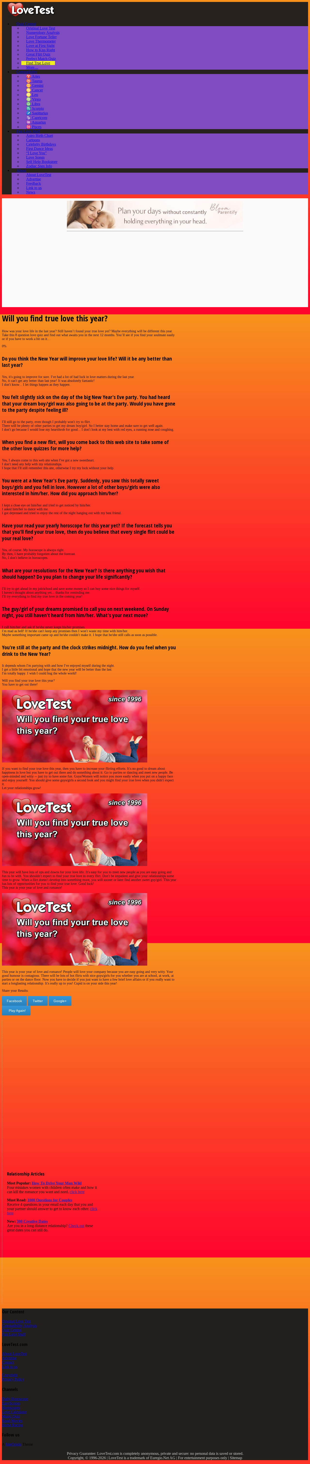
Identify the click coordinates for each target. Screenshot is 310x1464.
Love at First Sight (40, 46)
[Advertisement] (149, 270)
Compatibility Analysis (19, 1326)
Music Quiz (11, 1416)
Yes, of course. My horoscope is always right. (33, 550)
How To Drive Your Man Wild (57, 1183)
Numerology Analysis (43, 32)
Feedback (33, 183)
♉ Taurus (34, 81)
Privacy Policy (13, 1379)
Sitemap (236, 1458)
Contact (8, 1362)
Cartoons (33, 140)
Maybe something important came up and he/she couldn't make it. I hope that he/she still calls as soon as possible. (80, 635)
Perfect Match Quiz (41, 59)
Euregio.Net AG (162, 1458)
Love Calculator (14, 1412)
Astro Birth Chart (39, 135)
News (30, 192)
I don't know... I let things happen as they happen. (36, 384)
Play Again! (16, 1011)
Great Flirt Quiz (38, 54)
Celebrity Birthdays (41, 144)
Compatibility (26, 72)
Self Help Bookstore (41, 162)
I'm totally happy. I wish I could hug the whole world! (39, 673)
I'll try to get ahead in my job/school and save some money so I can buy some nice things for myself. (71, 589)
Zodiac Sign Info (39, 166)
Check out (76, 1226)
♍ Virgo (33, 99)
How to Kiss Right (40, 50)
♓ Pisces (33, 127)
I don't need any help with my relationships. (32, 464)
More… (32, 67)
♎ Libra (33, 104)
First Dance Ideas (39, 149)
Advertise (33, 179)
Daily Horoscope (15, 1399)
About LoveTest (38, 175)
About (21, 170)
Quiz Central (26, 24)
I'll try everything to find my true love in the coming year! (42, 596)
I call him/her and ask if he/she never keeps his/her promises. (43, 627)
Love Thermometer (41, 41)
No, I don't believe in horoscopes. (25, 558)
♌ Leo (32, 95)
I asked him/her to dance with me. (25, 509)
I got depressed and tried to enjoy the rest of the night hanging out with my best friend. (62, 513)
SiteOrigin (13, 1444)
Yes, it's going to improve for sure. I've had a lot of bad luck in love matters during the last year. (68, 377)
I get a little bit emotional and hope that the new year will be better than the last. (57, 669)
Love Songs (35, 157)
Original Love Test (40, 28)
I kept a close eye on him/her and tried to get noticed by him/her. (46, 505)
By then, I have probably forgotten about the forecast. (39, 554)
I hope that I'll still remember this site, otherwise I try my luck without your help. (58, 468)
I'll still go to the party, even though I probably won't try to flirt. (46, 422)
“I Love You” (36, 153)
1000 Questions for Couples (49, 1200)
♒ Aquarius (36, 122)
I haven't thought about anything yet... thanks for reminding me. (46, 592)
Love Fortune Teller (41, 37)
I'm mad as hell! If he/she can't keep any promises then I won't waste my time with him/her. (65, 631)
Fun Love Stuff (28, 131)
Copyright (9, 1375)
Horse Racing (12, 1425)
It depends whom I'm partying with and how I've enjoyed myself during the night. (58, 665)
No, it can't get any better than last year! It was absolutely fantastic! (48, 381)
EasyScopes (11, 1403)
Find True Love (38, 63)
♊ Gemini (34, 85)
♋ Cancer (34, 90)
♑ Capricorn (36, 118)
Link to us (34, 188)
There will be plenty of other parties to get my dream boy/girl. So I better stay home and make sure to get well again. (82, 426)
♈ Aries (33, 76)
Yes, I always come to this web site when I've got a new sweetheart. (48, 460)
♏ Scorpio (35, 108)
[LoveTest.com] (31, 16)
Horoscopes (11, 1407)
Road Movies (12, 1421)
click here (77, 1192)
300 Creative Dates (32, 1221)
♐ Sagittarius (37, 113)
